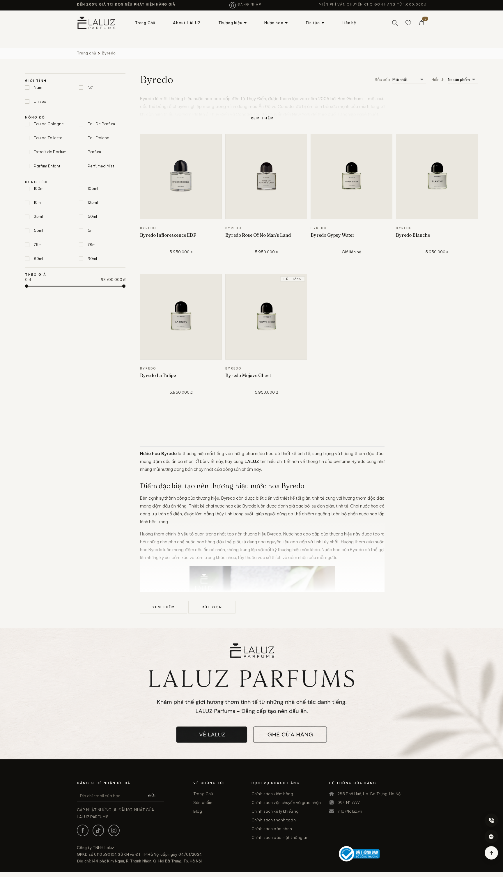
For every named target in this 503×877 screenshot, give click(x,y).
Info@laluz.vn (349, 811)
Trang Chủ (145, 22)
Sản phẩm (202, 802)
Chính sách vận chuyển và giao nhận (286, 802)
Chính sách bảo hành (272, 828)
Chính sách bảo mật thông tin (280, 837)
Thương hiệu (230, 22)
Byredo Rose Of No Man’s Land (258, 235)
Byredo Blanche (413, 235)
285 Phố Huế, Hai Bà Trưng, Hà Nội (369, 793)
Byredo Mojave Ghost (248, 375)
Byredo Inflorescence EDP (168, 235)
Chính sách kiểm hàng (272, 793)
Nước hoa (273, 22)
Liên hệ (349, 22)
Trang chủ (86, 53)
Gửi (152, 796)
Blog (197, 811)
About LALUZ (187, 22)
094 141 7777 (348, 802)
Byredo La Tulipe (158, 375)
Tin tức (312, 22)
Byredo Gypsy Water (333, 235)
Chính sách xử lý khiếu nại (275, 811)
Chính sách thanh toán (274, 820)
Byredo (109, 53)
